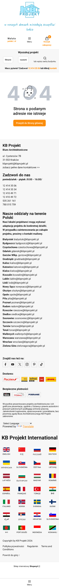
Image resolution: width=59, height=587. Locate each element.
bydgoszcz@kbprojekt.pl (29, 243)
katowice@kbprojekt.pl (26, 266)
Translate (28, 426)
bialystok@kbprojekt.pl (26, 239)
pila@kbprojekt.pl (17, 298)
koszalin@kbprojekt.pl (25, 274)
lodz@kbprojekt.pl (18, 282)
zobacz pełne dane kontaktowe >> (21, 167)
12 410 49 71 (9, 193)
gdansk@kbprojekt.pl (22, 251)
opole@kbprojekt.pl (20, 294)
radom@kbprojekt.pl (22, 306)
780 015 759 (9, 204)
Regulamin (32, 546)
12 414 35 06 (9, 185)
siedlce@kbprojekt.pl (22, 314)
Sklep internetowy (26, 566)
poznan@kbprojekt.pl (22, 302)
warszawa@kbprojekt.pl (27, 337)
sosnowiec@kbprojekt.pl (28, 318)
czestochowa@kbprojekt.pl (33, 247)
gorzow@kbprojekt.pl (29, 255)
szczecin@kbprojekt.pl (25, 322)
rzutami (23, 60)
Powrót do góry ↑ (11, 555)
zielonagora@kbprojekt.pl (31, 345)
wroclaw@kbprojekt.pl (25, 341)
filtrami (8, 60)
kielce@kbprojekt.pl (21, 270)
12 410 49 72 (9, 197)
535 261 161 (9, 200)
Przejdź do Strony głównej (29, 123)
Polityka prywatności (13, 546)
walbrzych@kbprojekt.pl (28, 334)
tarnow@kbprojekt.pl (22, 326)
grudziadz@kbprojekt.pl (27, 259)
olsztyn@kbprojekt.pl (23, 290)
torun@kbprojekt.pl (19, 330)
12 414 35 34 (9, 189)
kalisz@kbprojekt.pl (21, 263)
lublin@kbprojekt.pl (20, 278)
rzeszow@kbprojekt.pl (25, 310)
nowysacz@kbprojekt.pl (28, 286)
